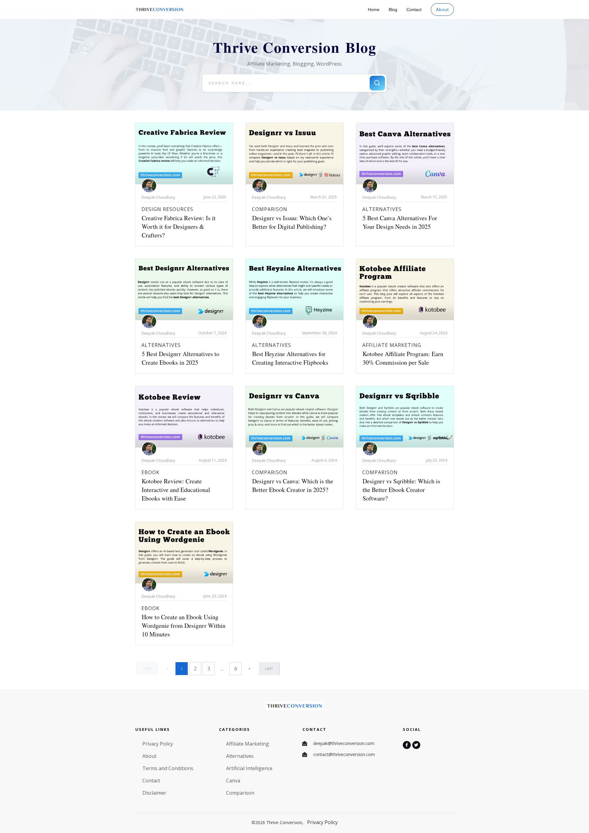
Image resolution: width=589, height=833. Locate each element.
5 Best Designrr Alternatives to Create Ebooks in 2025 (180, 358)
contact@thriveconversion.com (344, 754)
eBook (150, 472)
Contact (151, 780)
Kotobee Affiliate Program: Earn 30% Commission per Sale (403, 358)
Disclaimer (154, 792)
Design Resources (167, 209)
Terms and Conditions (167, 768)
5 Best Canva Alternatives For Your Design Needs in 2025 (400, 222)
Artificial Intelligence (249, 768)
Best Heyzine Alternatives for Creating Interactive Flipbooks (290, 358)
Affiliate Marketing (391, 345)
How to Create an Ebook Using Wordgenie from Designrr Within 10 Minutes (183, 625)
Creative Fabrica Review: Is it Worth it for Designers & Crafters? (179, 226)
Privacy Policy (157, 743)
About (149, 756)
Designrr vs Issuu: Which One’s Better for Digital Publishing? (292, 222)
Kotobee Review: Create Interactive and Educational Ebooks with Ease (176, 489)
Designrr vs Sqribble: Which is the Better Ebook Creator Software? (401, 489)
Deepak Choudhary (158, 197)
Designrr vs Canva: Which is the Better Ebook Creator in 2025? (292, 485)
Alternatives (382, 209)
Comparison (269, 209)
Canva (233, 780)
